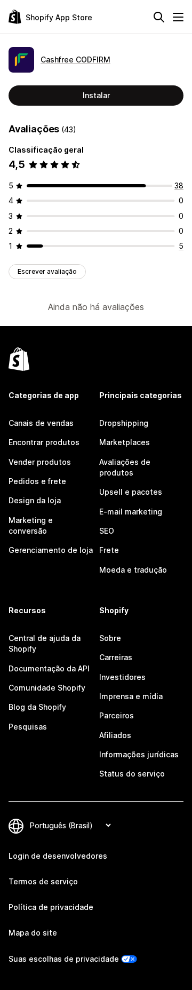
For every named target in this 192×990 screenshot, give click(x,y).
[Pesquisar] (159, 17)
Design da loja (35, 500)
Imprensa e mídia (131, 696)
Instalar (96, 95)
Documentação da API (49, 668)
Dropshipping (123, 422)
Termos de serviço (43, 881)
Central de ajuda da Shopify (45, 643)
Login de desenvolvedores (58, 855)
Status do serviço (132, 773)
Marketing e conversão (31, 525)
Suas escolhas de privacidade (64, 958)
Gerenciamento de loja (51, 550)
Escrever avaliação (47, 271)
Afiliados (115, 735)
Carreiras (115, 657)
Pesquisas (28, 726)
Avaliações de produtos (124, 467)
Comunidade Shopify (47, 687)
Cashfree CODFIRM (75, 59)
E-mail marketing (130, 511)
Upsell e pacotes (130, 491)
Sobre (110, 638)
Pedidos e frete (37, 481)
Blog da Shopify (37, 706)
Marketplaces (124, 442)
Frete (109, 550)
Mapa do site (33, 932)
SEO (106, 530)
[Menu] (178, 17)
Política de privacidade (51, 907)
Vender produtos (40, 461)
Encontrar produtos (44, 442)
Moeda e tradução (133, 569)
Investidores (122, 677)
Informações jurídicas (139, 754)
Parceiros (116, 715)
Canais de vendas (41, 422)
